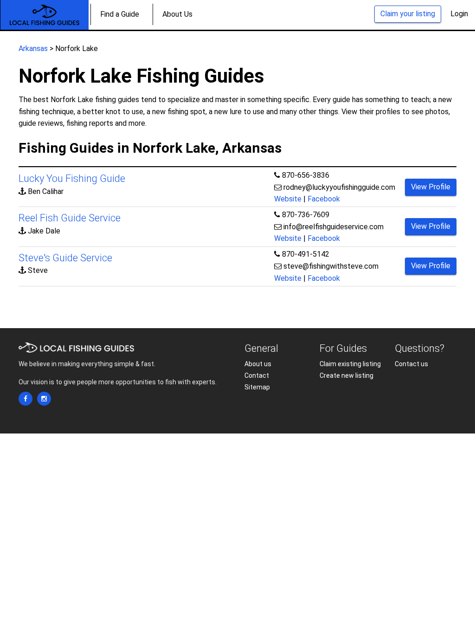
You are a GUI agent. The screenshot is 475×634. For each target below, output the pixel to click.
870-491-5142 (305, 254)
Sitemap (257, 387)
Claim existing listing (350, 364)
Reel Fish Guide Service (70, 218)
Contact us (411, 364)
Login (459, 13)
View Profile (430, 186)
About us (257, 364)
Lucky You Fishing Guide (72, 178)
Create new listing (346, 375)
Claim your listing (407, 13)
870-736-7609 (305, 214)
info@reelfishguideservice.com (333, 226)
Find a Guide (119, 14)
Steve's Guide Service (65, 258)
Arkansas (33, 48)
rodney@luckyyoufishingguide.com (339, 187)
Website (288, 198)
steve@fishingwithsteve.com (331, 266)
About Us (177, 14)
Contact (256, 375)
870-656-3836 (305, 175)
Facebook (324, 198)
